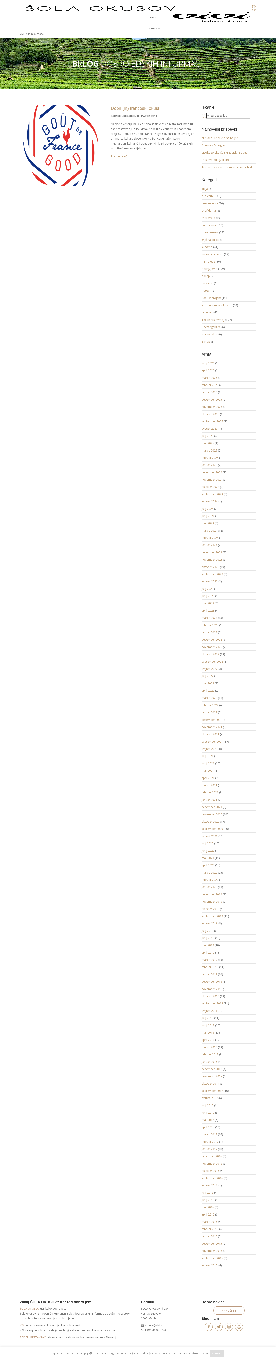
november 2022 (212, 647)
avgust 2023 (210, 581)
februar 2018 (210, 1054)
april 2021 (208, 778)
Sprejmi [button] (216, 1353)
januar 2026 (209, 392)
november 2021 (212, 727)
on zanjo (207, 283)
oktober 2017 (210, 1083)
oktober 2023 (210, 567)
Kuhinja (155, 28)
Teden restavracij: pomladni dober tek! (227, 167)
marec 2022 (209, 698)
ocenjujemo (209, 269)
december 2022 (212, 640)
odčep (206, 276)
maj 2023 (208, 603)
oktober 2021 (210, 734)
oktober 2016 (210, 1171)
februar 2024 (210, 538)
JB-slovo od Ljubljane (216, 160)
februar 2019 (210, 967)
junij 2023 (208, 596)
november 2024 (212, 479)
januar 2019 (209, 974)
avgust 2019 (210, 923)
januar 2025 (209, 465)
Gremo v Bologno (213, 145)
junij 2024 (208, 516)
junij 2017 (208, 1112)
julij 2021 (207, 756)
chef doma (209, 210)
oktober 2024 (210, 487)
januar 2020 (209, 887)
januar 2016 (209, 1236)
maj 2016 (208, 1207)
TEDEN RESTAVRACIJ (33, 1337)
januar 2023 (209, 632)
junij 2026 (208, 363)
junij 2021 (208, 763)
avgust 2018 (210, 1011)
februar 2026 (210, 385)
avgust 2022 (210, 669)
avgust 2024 (210, 501)
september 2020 (212, 829)
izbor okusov (210, 232)
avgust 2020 (210, 836)
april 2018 (208, 1040)
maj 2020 (208, 858)
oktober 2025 (210, 414)
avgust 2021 (210, 749)
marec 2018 (209, 1047)
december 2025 (212, 399)
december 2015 (212, 1243)
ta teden (207, 312)
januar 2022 (209, 712)
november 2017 (212, 1076)
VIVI (22, 1325)
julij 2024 (207, 509)
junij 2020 (208, 851)
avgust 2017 (210, 1098)
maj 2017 (208, 1120)
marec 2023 (209, 618)
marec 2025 (209, 450)
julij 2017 (207, 1105)
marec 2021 (209, 785)
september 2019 (212, 916)
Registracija (247, 22)
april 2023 (208, 610)
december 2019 (212, 894)
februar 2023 (210, 625)
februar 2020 (210, 880)
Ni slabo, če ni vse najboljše (220, 138)
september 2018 (212, 1003)
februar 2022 (210, 705)
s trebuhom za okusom (217, 305)
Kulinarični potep (212, 254)
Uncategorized (211, 327)
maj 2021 (208, 770)
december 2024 (212, 472)
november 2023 (212, 559)
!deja (205, 189)
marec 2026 (209, 378)
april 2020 (208, 865)
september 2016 (212, 1178)
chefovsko (208, 218)
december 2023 (212, 552)
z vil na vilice (210, 334)
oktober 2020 (210, 821)
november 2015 (212, 1251)
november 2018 (212, 989)
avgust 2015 (210, 1265)
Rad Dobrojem (211, 298)
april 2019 (208, 952)
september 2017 (212, 1091)
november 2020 (212, 814)
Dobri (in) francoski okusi (135, 108)
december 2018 (212, 981)
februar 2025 (210, 458)
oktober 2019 (210, 909)
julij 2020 (207, 843)
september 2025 (212, 421)
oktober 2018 (210, 996)
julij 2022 (207, 676)
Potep (206, 290)
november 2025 (212, 407)
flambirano (209, 225)
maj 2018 (208, 1032)
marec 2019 (209, 960)
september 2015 (212, 1258)
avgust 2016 (210, 1185)
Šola (152, 17)
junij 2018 (208, 1025)
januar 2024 (209, 545)
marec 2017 (209, 1134)
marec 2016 (209, 1222)
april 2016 (208, 1214)
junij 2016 (208, 1200)
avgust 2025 (210, 428)
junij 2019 (208, 938)
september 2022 (212, 661)
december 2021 (212, 720)
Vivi (22, 34)
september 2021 (212, 741)
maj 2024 (208, 523)
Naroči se (229, 1310)
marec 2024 (209, 530)
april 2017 (208, 1127)
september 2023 (212, 574)
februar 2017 (210, 1142)
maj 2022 (208, 683)
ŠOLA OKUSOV (29, 1308)
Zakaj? (206, 341)
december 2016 (212, 1156)
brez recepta (210, 203)
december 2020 (212, 807)
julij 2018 (207, 1018)
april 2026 (208, 370)
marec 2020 (209, 872)
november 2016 (212, 1163)
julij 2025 (207, 436)
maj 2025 (208, 443)
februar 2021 (210, 792)
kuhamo (207, 247)
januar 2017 (209, 1149)
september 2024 (212, 494)
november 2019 (212, 901)
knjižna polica (210, 240)
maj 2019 (208, 945)
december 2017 (212, 1069)
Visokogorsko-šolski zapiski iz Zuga (225, 152)
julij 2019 (207, 931)
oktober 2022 (210, 654)
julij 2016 (207, 1192)
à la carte (208, 196)
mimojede (208, 261)
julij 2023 (207, 589)
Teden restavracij (213, 320)
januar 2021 (209, 800)
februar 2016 (210, 1229)
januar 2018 (209, 1062)
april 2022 (208, 690)
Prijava (247, 16)
